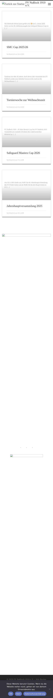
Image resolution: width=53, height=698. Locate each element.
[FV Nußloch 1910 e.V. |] (13, 3)
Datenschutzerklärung (35, 694)
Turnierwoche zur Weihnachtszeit (26, 99)
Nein (18, 694)
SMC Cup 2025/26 (17, 47)
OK (10, 694)
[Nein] (49, 689)
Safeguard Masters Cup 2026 (23, 152)
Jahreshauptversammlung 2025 (24, 205)
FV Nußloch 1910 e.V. (23, 679)
